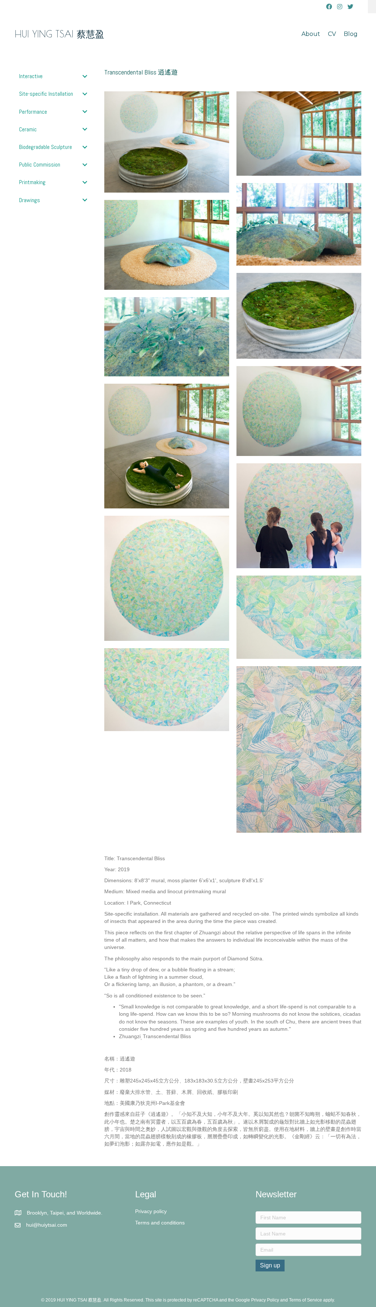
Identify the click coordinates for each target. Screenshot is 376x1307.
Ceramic (28, 129)
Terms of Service (305, 1300)
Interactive (31, 76)
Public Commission (39, 164)
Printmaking (32, 182)
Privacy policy (151, 1211)
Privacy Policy (265, 1300)
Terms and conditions (160, 1223)
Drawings (29, 200)
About (310, 33)
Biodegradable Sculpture (45, 147)
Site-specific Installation (46, 94)
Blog (351, 33)
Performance (33, 112)
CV (332, 33)
